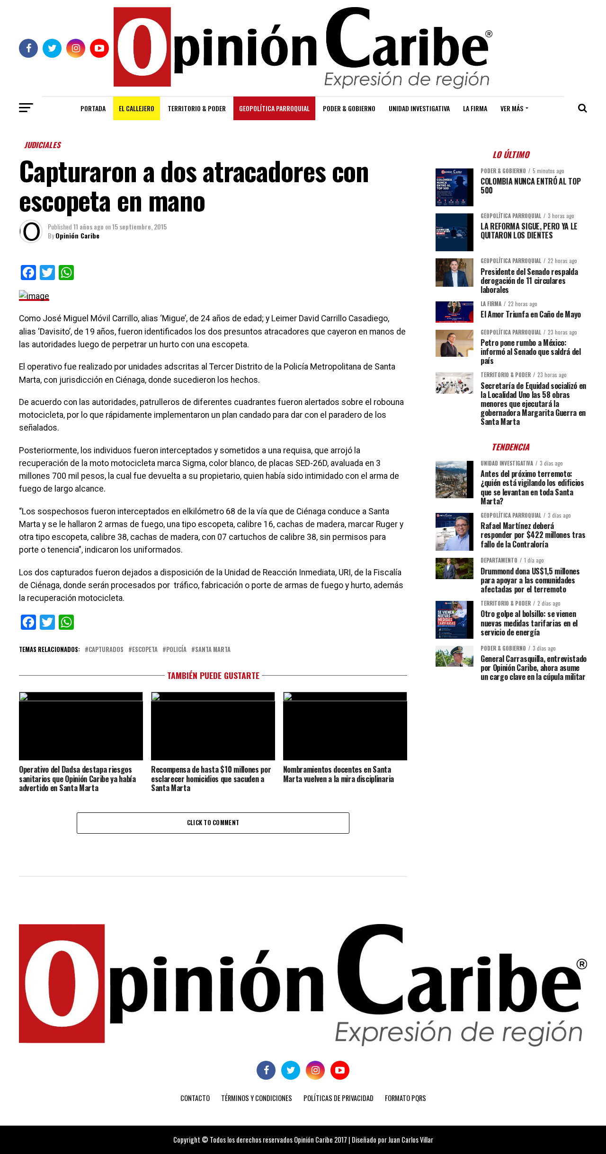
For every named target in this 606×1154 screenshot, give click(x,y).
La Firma (475, 108)
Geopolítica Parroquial (274, 108)
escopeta (145, 650)
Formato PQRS (405, 1098)
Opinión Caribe (77, 235)
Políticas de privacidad (338, 1098)
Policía (176, 650)
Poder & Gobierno (349, 108)
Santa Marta (213, 650)
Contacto (195, 1098)
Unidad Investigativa (419, 108)
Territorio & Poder (197, 108)
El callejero (136, 108)
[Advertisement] (511, 755)
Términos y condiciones (256, 1098)
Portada (93, 108)
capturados (106, 650)
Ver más (511, 108)
